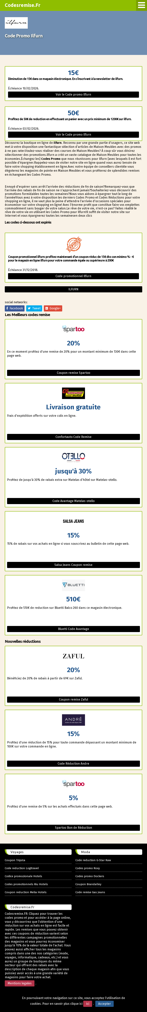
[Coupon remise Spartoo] (73, 329)
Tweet (36, 308)
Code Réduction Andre (73, 763)
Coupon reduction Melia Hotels (26, 892)
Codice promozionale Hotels (23, 876)
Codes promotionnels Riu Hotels (26, 884)
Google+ (54, 308)
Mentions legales (20, 983)
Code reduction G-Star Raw (93, 860)
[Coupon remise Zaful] (73, 656)
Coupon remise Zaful (73, 699)
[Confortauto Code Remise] (73, 393)
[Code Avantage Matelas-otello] (73, 457)
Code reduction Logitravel (22, 868)
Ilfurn (73, 289)
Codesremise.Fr (22, 5)
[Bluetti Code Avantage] (73, 585)
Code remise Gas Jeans (90, 892)
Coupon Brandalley (88, 884)
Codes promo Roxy (87, 868)
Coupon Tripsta (15, 860)
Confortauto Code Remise (73, 437)
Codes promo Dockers (89, 876)
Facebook (15, 308)
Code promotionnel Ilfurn (73, 276)
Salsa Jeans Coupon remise (73, 565)
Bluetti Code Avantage (73, 629)
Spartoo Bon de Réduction (73, 827)
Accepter (104, 1004)
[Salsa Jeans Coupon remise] (73, 521)
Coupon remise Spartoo (73, 373)
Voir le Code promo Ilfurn (73, 94)
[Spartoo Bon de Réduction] (73, 784)
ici (87, 1004)
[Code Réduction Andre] (73, 720)
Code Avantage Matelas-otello (73, 501)
